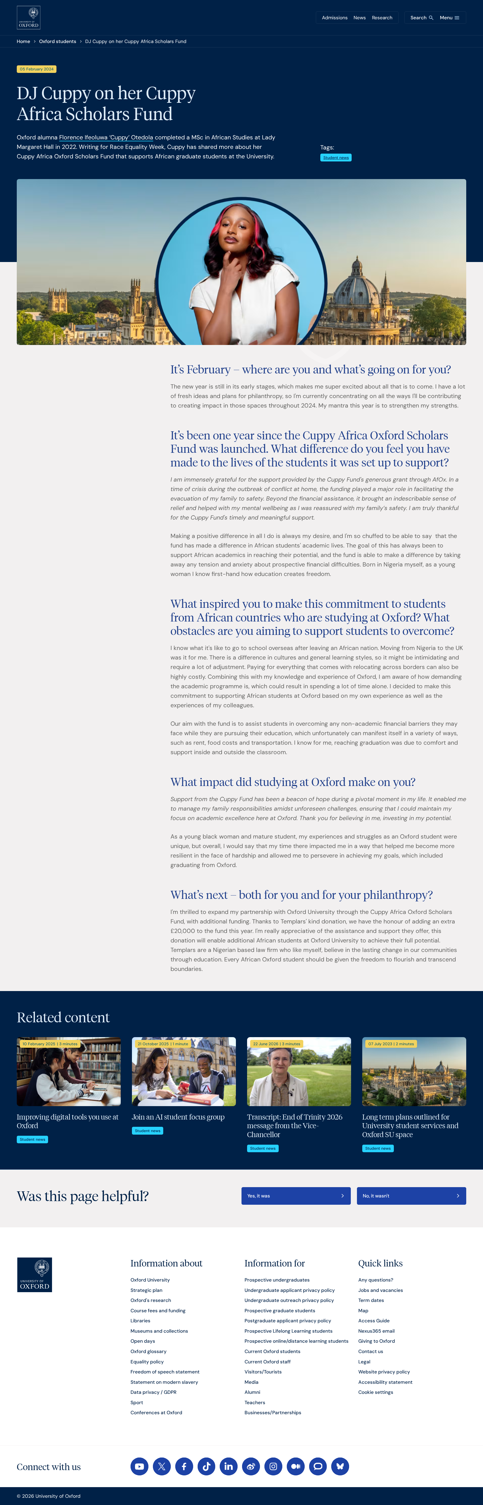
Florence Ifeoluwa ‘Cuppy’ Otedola (106, 137)
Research (382, 18)
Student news (336, 157)
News (360, 18)
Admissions (335, 18)
